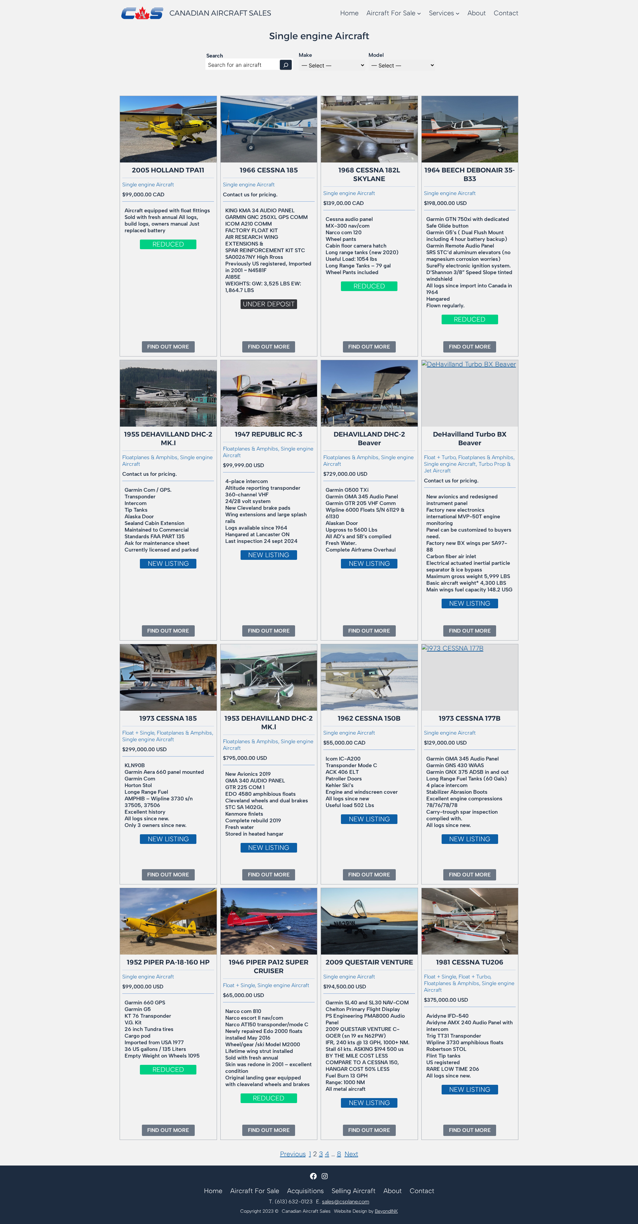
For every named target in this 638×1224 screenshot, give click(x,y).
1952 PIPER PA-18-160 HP (168, 962)
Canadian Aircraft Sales (220, 13)
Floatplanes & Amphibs (149, 457)
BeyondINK (386, 1211)
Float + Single (138, 733)
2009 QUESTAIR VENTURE (369, 962)
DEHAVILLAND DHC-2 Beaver (369, 438)
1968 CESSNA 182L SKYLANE (369, 174)
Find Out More (171, 348)
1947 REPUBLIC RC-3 (268, 434)
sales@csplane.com (345, 1201)
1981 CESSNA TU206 (469, 962)
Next (351, 1154)
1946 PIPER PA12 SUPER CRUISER (268, 966)
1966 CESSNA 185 (269, 170)
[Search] (286, 65)
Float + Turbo (474, 976)
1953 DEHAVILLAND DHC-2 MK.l (269, 722)
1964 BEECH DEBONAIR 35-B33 (470, 174)
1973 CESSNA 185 (168, 718)
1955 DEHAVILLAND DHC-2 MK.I (168, 438)
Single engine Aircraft (148, 184)
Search (214, 55)
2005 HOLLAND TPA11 (168, 170)
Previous (293, 1154)
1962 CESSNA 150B (369, 718)
